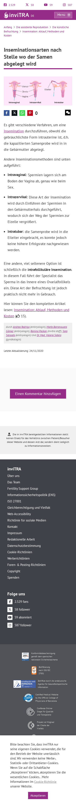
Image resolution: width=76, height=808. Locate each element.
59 (51, 5)
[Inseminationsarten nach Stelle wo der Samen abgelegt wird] (38, 91)
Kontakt (12, 526)
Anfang (8, 27)
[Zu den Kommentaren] (68, 112)
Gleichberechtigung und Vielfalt (28, 507)
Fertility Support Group (22, 488)
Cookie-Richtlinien (19, 552)
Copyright (13, 571)
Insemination (14, 131)
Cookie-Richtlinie (45, 781)
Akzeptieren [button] (38, 795)
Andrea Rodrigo (21, 327)
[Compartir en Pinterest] (30, 113)
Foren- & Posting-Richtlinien (26, 564)
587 (69, 5)
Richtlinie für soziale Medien (26, 520)
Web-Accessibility (19, 514)
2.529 (11, 5)
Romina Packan (38, 331)
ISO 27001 (14, 501)
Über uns (13, 475)
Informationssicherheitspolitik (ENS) (31, 494)
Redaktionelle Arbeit (21, 539)
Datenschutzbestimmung (24, 545)
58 (32, 5)
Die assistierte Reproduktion (32, 27)
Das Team (13, 482)
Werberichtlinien (18, 558)
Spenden (13, 577)
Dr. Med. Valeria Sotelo (49, 335)
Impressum (14, 533)
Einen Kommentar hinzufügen (38, 393)
